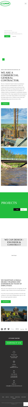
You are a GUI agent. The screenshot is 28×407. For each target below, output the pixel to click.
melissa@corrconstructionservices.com (14, 385)
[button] (1, 59)
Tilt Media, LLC (14, 403)
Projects (7, 36)
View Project (14, 255)
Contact (14, 398)
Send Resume (6, 301)
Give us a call (6, 250)
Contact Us (14, 36)
